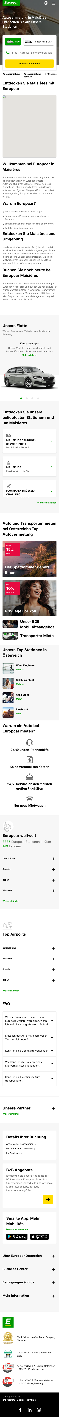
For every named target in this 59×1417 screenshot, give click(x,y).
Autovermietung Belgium (32, 75)
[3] (32, 398)
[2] (27, 398)
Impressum (9, 1399)
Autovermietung (11, 74)
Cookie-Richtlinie (26, 1399)
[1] (21, 398)
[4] (38, 398)
